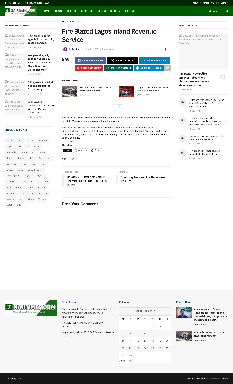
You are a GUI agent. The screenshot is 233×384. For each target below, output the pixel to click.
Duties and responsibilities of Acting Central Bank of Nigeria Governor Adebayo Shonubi (206, 103)
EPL (32, 158)
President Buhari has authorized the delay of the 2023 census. (206, 137)
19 (160, 341)
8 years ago (35, 74)
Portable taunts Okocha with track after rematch (95, 89)
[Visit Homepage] (21, 11)
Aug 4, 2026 (86, 95)
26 (160, 348)
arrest (30, 141)
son (46, 193)
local (80, 21)
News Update (13, 176)
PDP (8, 187)
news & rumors (36, 170)
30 (137, 355)
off (31, 181)
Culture (101, 11)
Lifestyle (130, 11)
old (39, 181)
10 (145, 333)
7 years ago (35, 47)
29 (130, 355)
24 (145, 348)
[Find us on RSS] (19, 3)
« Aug (122, 361)
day (34, 152)
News (58, 11)
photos (29, 187)
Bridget (76, 49)
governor (11, 164)
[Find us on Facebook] (5, 3)
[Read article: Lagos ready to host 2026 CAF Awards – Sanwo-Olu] (126, 91)
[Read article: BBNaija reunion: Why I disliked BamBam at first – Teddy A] (15, 87)
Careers (215, 3)
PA (46, 181)
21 (123, 348)
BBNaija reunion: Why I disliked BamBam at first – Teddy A (40, 86)
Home (45, 11)
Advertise (204, 3)
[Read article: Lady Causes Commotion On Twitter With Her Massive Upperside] (15, 107)
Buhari (37, 146)
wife (19, 205)
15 (130, 341)
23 (137, 348)
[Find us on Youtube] (14, 3)
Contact (224, 3)
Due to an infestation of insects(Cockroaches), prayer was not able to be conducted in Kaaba (207, 121)
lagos (73, 158)
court (25, 152)
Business (86, 11)
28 (123, 355)
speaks (10, 199)
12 (160, 333)
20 (167, 341)
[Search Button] (227, 11)
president (11, 193)
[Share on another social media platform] (167, 68)
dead (43, 152)
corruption (12, 152)
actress (10, 141)
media (9, 170)
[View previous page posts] (113, 106)
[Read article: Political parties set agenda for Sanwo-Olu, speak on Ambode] (15, 41)
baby (18, 146)
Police (41, 187)
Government (45, 158)
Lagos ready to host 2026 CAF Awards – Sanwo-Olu (152, 89)
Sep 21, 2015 (92, 49)
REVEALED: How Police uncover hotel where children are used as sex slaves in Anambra (194, 79)
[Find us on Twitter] (10, 3)
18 (152, 341)
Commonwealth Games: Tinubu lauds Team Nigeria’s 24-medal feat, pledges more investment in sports (85, 313)
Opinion (115, 11)
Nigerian (41, 176)
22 (130, 348)
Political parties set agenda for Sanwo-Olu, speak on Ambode (41, 39)
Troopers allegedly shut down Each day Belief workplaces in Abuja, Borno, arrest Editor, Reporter (39, 62)
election (21, 158)
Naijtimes (16, 378)
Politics (71, 11)
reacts (24, 193)
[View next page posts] (119, 106)
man (43, 164)
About (195, 3)
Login (214, 11)
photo (19, 187)
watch (9, 205)
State (21, 199)
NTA (23, 181)
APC (21, 141)
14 (123, 341)
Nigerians (11, 181)
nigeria (28, 176)
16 (137, 341)
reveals (36, 193)
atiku (9, 146)
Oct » (129, 361)
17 (145, 341)
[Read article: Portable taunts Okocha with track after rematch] (69, 91)
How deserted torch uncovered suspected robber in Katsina (204, 152)
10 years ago (36, 117)
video (31, 199)
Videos (42, 199)
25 (152, 348)
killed (23, 164)
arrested (42, 141)
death (9, 158)
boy (27, 146)
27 (167, 348)
